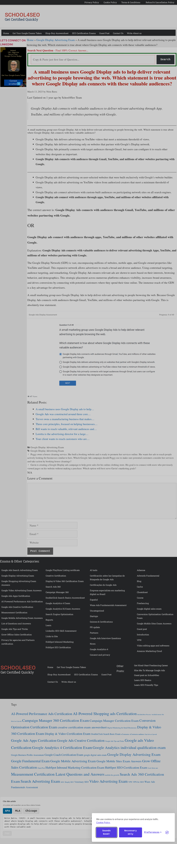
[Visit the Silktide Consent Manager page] (167, 832)
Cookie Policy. (103, 822)
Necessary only (130, 832)
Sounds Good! (106, 832)
